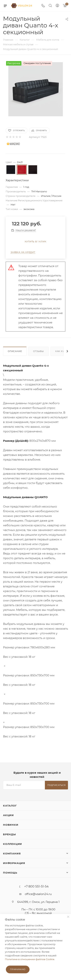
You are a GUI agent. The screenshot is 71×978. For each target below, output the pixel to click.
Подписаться (56, 785)
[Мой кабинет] (57, 6)
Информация (14, 863)
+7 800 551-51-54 (36, 886)
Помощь (10, 872)
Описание (15, 351)
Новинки (10, 824)
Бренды (9, 834)
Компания (12, 853)
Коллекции (12, 843)
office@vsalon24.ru (38, 894)
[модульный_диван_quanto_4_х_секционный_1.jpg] (35, 89)
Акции (8, 815)
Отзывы (38, 351)
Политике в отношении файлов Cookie (29, 959)
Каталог (10, 805)
